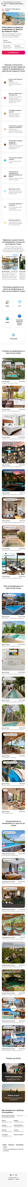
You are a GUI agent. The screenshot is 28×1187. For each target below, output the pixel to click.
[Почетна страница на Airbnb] (3, 9)
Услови (17, 1179)
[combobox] (13, 42)
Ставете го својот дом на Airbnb (12, 9)
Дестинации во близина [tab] (8, 1115)
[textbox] (7, 48)
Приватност (11, 1179)
